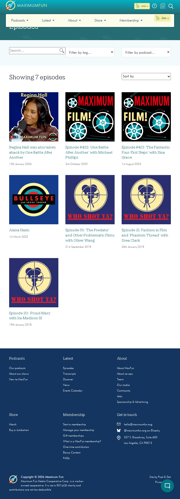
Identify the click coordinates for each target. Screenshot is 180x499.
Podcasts (18, 21)
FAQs (66, 458)
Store (98, 21)
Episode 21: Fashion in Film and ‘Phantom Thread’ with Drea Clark (145, 235)
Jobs (119, 396)
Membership (129, 21)
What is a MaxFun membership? (82, 441)
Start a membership (74, 424)
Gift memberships (73, 435)
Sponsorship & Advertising (132, 402)
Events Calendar (72, 390)
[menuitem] (20, 20)
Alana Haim (19, 230)
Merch (12, 424)
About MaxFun (125, 368)
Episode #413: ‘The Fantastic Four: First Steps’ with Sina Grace (146, 152)
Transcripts (69, 374)
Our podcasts (17, 368)
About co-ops (125, 374)
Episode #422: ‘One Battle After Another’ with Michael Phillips (88, 152)
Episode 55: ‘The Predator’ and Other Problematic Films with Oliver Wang (90, 235)
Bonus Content (71, 452)
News (66, 385)
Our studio (123, 385)
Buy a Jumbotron (19, 430)
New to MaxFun (18, 379)
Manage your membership (78, 430)
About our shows (19, 374)
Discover (68, 379)
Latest (46, 21)
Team (120, 379)
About (72, 21)
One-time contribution (76, 447)
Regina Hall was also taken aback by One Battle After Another (32, 152)
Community (123, 390)
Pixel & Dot (164, 477)
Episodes (68, 368)
